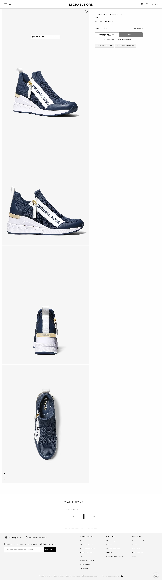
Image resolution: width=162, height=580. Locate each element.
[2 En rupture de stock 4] (4, 475)
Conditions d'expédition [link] (87, 549)
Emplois (134, 545)
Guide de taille (137, 28)
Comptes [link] (109, 545)
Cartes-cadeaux (85, 564)
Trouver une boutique (37, 537)
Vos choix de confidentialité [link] (111, 576)
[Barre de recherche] (142, 4)
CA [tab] (102, 28)
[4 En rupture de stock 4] (4, 479)
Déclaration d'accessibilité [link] (90, 576)
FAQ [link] (81, 557)
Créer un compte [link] (111, 541)
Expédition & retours (125, 46)
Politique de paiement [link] (87, 560)
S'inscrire (50, 549)
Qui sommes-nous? (138, 541)
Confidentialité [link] (59, 576)
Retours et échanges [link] (86, 545)
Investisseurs (136, 549)
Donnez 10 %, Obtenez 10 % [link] (114, 557)
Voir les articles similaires (106, 35)
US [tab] (106, 28)
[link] (109, 553)
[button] (156, 575)
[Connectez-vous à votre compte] (152, 4)
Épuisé (131, 35)
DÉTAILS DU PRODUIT (104, 46)
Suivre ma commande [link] (113, 549)
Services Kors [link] (84, 568)
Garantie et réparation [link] (87, 553)
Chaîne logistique (137, 553)
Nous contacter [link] (85, 541)
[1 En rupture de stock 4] (4, 473)
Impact (134, 557)
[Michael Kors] (81, 4)
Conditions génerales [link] (73, 576)
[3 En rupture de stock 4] (4, 477)
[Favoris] (147, 4)
